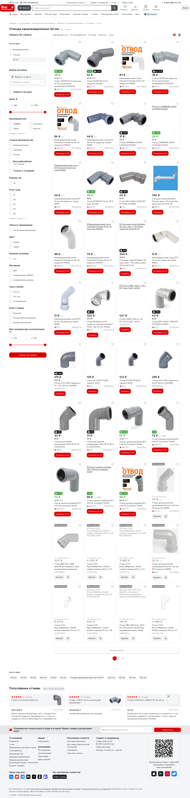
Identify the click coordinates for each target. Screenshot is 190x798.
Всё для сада (51, 14)
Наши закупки (44, 759)
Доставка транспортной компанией (78, 745)
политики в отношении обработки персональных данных (55, 789)
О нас (11, 744)
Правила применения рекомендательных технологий (23, 761)
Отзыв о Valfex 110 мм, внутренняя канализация (85, 701)
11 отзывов (27, 697)
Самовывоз (72, 750)
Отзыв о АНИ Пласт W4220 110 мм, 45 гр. (145, 700)
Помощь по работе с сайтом (109, 750)
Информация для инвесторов (22, 747)
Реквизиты (14, 741)
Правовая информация (19, 757)
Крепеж (38, 14)
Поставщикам (44, 750)
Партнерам (43, 756)
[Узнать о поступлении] (165, 516)
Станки (94, 14)
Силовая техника (80, 14)
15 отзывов (143, 697)
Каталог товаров (17, 765)
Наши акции (43, 741)
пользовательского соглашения (96, 789)
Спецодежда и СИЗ (110, 14)
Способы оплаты (74, 753)
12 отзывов (85, 697)
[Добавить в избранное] (80, 42)
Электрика (65, 14)
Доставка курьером (76, 741)
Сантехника (127, 14)
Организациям (44, 753)
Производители (16, 754)
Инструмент (26, 14)
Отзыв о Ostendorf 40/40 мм (24, 700)
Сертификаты (15, 750)
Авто (137, 14)
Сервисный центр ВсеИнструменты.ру (105, 742)
